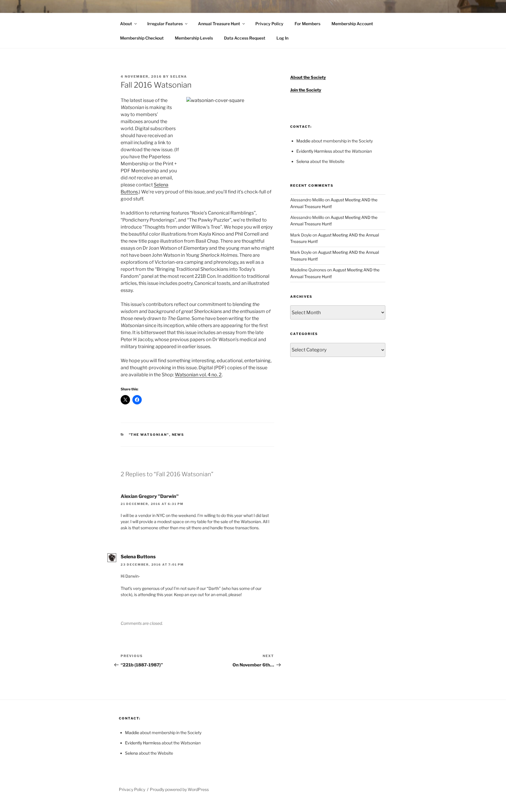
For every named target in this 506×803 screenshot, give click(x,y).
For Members (307, 23)
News (178, 435)
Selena (178, 76)
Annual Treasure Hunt (219, 23)
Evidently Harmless (314, 151)
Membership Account (352, 23)
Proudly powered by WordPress (179, 789)
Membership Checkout (142, 37)
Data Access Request (244, 37)
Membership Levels (194, 37)
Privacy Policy (269, 23)
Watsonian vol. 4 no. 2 (198, 374)
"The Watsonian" (149, 435)
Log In (282, 37)
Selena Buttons (138, 556)
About (126, 23)
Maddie (303, 140)
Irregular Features (165, 23)
